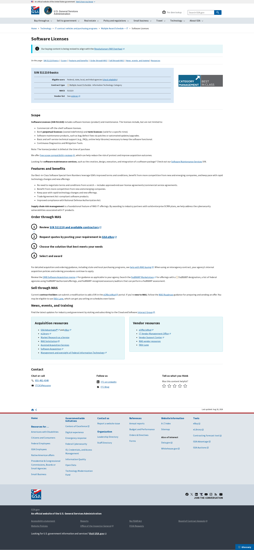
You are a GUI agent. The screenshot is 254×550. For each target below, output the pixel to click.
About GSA (197, 21)
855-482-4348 (42, 380)
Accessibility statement (43, 520)
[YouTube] (206, 494)
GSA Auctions (199, 447)
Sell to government (69, 21)
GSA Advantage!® (49, 329)
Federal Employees (40, 443)
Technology (178, 21)
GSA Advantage (200, 441)
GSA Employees (39, 449)
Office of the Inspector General (95, 525)
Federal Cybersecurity (76, 443)
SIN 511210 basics (51, 60)
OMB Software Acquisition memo (59, 277)
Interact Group (145, 312)
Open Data (70, 464)
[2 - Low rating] (169, 386)
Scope (64, 60)
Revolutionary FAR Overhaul (108, 48)
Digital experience (74, 432)
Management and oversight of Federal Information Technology (73, 352)
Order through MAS (98, 60)
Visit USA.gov (96, 533)
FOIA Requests (136, 525)
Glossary (246, 547)
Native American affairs (42, 455)
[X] (191, 494)
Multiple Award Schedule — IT (114, 28)
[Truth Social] (201, 494)
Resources (155, 60)
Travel (161, 21)
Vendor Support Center (150, 337)
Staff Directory (104, 442)
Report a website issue (108, 423)
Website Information (172, 418)
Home (34, 28)
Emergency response (75, 437)
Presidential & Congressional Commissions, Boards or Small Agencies (45, 464)
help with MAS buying (140, 267)
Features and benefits (78, 60)
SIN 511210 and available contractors (74, 227)
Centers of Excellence (76, 426)
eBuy (66, 329)
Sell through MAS (116, 60)
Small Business (38, 474)
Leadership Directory (107, 436)
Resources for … (40, 426)
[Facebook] (187, 494)
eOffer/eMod (109, 294)
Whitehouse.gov (169, 448)
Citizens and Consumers (43, 437)
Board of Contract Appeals (191, 520)
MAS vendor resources (150, 341)
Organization (104, 431)
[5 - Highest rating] (185, 386)
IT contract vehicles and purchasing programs (76, 28)
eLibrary (74, 96)
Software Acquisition (51, 348)
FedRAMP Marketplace (142, 277)
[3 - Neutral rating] (175, 386)
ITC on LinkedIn (108, 381)
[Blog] (215, 494)
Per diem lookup (174, 12)
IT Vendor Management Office (154, 333)
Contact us (103, 418)
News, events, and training (137, 60)
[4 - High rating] (180, 386)
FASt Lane (58, 298)
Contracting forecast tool (206, 435)
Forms (132, 440)
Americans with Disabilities (45, 431)
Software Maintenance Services (186, 161)
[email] (221, 494)
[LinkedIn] (196, 494)
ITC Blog (105, 386)
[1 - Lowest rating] (164, 386)
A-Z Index (166, 423)
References (135, 418)
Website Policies (39, 525)
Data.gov (165, 442)
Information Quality (75, 459)
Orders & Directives (138, 435)
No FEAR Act (135, 520)
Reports (84, 520)
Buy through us (44, 21)
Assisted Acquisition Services (55, 345)
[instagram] (210, 494)
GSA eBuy (108, 237)
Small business (143, 21)
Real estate (92, 21)
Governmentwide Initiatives (75, 420)
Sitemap (165, 429)
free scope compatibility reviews (56, 155)
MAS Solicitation (49, 341)
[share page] (35, 410)
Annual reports (136, 423)
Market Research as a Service (55, 337)
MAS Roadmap (166, 294)
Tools (196, 418)
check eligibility (110, 79)
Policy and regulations (117, 21)
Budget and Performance (142, 429)
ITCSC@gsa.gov (43, 385)
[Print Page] (32, 410)
